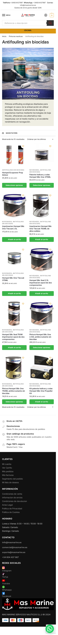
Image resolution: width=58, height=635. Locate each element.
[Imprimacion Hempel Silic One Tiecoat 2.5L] (14, 205)
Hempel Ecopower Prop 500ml (12, 173)
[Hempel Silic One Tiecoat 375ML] (14, 258)
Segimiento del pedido (12, 479)
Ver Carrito (7, 468)
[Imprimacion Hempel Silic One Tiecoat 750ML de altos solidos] (41, 205)
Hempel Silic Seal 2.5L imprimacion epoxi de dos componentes (40, 282)
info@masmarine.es (28, 5)
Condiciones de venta (12, 494)
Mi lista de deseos (10, 482)
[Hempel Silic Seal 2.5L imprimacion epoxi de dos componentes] (41, 259)
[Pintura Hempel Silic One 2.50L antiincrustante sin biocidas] (41, 313)
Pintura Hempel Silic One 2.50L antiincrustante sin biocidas (40, 336)
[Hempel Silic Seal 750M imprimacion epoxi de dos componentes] (14, 313)
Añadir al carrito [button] (14, 239)
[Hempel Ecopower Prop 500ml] (14, 155)
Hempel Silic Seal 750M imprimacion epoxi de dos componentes (13, 336)
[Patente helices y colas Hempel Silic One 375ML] (41, 155)
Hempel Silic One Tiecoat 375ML (13, 279)
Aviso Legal (7, 505)
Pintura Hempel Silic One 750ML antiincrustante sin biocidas (13, 390)
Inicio (4, 36)
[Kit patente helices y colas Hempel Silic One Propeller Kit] (41, 367)
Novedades (34, 170)
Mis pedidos (7, 471)
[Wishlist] (23, 146)
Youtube (6, 583)
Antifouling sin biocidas (13, 170)
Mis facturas (8, 475)
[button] (51, 15)
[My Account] (45, 15)
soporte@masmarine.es (13, 552)
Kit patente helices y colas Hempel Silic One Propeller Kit (41, 390)
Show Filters (11, 133)
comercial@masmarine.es (14, 547)
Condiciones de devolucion (14, 501)
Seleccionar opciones (14, 185)
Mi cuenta (6, 464)
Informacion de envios (12, 497)
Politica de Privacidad (12, 508)
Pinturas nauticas (16, 36)
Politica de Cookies (11, 512)
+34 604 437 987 (10, 557)
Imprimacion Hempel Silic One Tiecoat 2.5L (13, 227)
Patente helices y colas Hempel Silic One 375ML (40, 175)
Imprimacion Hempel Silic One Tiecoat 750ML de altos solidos (40, 228)
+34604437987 (16, 3)
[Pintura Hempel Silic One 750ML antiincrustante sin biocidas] (14, 367)
